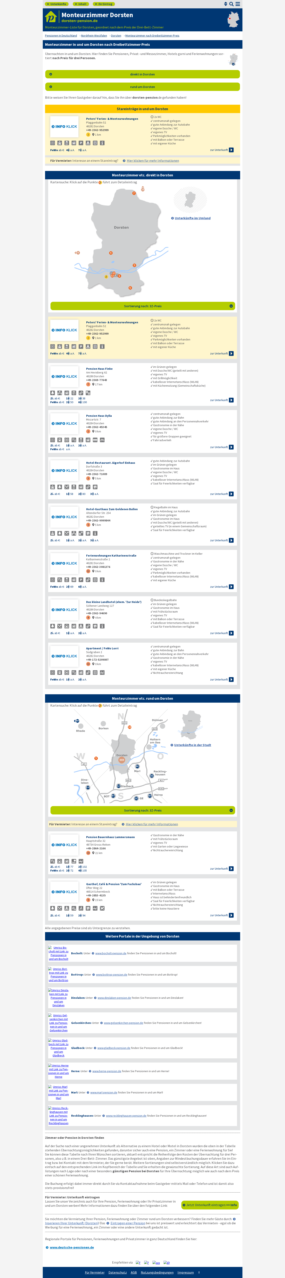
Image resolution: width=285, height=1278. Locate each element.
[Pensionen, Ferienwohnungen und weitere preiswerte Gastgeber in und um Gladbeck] (58, 1047)
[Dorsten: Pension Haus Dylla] (66, 424)
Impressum (186, 1272)
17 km (97, 384)
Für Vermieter (95, 1272)
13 (88, 663)
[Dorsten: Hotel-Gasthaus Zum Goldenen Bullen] (66, 518)
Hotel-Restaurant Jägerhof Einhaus (110, 463)
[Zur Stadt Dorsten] (190, 738)
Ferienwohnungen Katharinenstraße (111, 555)
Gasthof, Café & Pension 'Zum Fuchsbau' (113, 884)
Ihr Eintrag (103, 4)
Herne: (75, 1071)
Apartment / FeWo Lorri (102, 648)
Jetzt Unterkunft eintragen (211, 1205)
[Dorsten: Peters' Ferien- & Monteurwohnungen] (66, 127)
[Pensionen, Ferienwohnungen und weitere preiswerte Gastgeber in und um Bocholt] (58, 953)
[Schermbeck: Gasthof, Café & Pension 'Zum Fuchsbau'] (66, 892)
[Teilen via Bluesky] (148, 1262)
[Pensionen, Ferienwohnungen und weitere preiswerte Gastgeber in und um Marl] (58, 1092)
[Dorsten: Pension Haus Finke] (66, 377)
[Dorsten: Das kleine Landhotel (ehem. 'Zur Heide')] (66, 610)
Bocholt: (77, 953)
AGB (134, 1272)
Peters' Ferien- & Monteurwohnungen (112, 119)
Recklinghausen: (82, 1115)
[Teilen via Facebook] (140, 1262)
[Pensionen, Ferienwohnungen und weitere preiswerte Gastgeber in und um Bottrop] (58, 974)
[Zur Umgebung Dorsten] (190, 212)
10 (88, 852)
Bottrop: (77, 974)
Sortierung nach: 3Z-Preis (178, 306)
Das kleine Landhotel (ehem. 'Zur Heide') (113, 602)
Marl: (74, 1092)
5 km (96, 478)
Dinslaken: (78, 998)
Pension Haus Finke (99, 369)
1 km (96, 134)
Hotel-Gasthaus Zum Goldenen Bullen (112, 509)
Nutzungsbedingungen (157, 1272)
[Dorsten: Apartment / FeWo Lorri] (66, 657)
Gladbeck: (78, 1048)
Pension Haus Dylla (99, 416)
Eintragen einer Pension (128, 1223)
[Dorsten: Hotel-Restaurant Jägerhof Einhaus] (66, 471)
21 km (97, 853)
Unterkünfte (56, 4)
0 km (96, 431)
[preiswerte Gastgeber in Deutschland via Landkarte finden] (233, 22)
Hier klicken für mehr (153, 160)
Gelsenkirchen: (81, 1023)
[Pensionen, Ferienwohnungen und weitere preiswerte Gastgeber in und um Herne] (58, 1071)
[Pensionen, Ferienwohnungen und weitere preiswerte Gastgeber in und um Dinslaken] (58, 997)
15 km (97, 900)
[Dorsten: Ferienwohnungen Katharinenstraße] (66, 564)
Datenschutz (117, 1272)
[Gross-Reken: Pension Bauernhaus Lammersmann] (66, 845)
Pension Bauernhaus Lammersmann (110, 837)
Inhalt (80, 4)
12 (88, 571)
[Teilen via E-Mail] (168, 1262)
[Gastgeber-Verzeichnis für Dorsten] (52, 16)
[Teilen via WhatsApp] (158, 1262)
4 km (96, 617)
